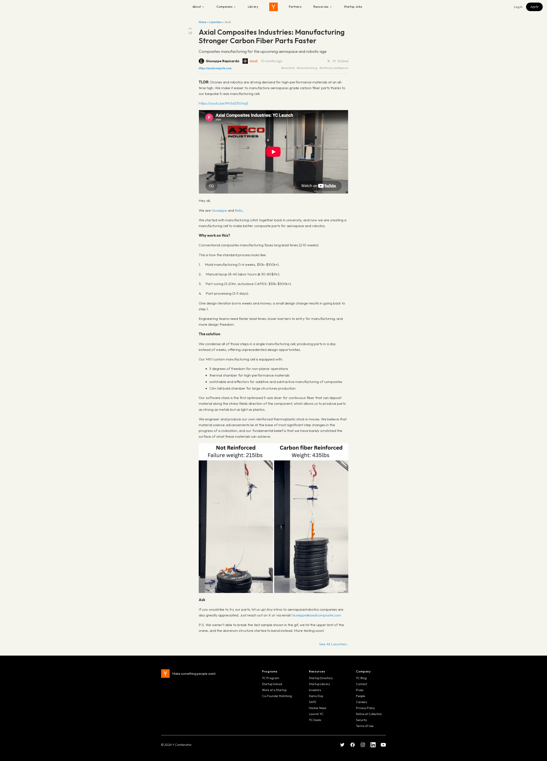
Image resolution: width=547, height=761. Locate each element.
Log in (518, 7)
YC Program (270, 678)
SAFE (312, 702)
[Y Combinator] (273, 7)
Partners (295, 7)
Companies (224, 7)
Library (253, 7)
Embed (343, 61)
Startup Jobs (353, 7)
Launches (215, 22)
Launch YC (316, 714)
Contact (361, 684)
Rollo (239, 210)
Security (361, 720)
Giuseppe (219, 210)
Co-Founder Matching (277, 696)
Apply (534, 6)
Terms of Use (364, 726)
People (360, 696)
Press (359, 690)
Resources (321, 7)
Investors (315, 690)
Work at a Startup (274, 690)
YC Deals (315, 720)
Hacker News (317, 708)
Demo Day (316, 696)
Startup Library (319, 684)
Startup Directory (321, 678)
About (197, 7)
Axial (253, 61)
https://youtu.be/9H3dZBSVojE (223, 103)
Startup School (272, 684)
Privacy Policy (365, 708)
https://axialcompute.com (215, 68)
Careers (361, 702)
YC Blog (361, 678)
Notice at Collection (369, 714)
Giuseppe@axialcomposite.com (316, 615)
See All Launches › (333, 644)
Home (202, 22)
